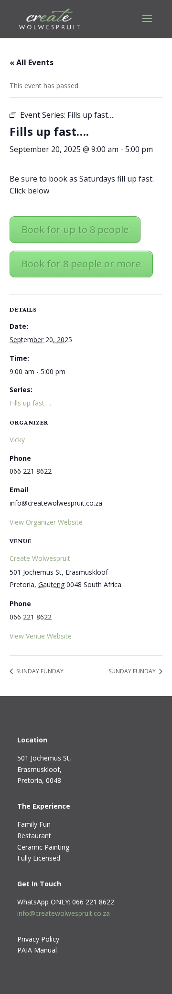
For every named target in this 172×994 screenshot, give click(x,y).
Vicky (17, 439)
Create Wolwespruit (40, 558)
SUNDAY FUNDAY (39, 671)
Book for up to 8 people (75, 229)
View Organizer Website (46, 522)
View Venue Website (41, 635)
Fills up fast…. (30, 402)
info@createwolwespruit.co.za (63, 913)
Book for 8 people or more (81, 263)
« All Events (32, 62)
